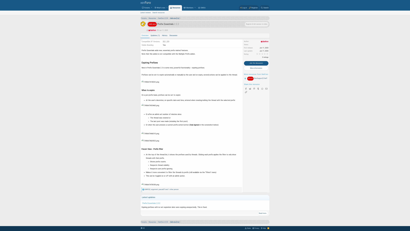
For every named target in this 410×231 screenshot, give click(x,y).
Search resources (158, 13)
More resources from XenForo (256, 74)
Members (189, 8)
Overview (145, 35)
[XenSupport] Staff (257, 78)
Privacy (256, 228)
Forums (147, 8)
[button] (151, 7)
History (164, 35)
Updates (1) (155, 35)
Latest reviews (145, 13)
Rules (249, 228)
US (143, 228)
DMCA (203, 8)
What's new (161, 8)
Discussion (173, 35)
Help (264, 228)
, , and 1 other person (162, 189)
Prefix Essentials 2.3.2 (151, 203)
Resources (176, 8)
